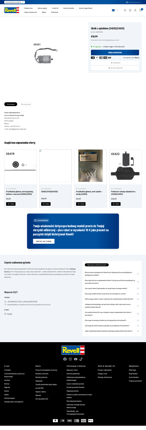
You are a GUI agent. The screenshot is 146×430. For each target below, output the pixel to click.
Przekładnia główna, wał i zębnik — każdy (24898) (89, 192)
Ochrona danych (9, 398)
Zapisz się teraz (44, 241)
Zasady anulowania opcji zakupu (46, 384)
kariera (6, 391)
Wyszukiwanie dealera (74, 401)
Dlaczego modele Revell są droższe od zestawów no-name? (105, 294)
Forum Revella (134, 377)
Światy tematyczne (30, 12)
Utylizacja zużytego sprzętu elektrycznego (76, 406)
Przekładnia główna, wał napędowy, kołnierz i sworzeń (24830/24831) (19, 192)
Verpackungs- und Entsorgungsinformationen (75, 412)
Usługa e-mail (102, 373)
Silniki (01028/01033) (49, 191)
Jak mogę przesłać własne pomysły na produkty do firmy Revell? (107, 326)
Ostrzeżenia (11, 104)
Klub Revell (54, 12)
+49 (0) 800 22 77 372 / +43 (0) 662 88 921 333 (22, 301)
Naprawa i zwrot (72, 370)
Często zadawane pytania (75, 384)
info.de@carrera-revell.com (17, 129)
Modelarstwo (28, 8)
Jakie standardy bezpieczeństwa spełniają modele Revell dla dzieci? (109, 331)
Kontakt (9, 314)
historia (6, 384)
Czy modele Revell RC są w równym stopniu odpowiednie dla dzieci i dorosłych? (108, 313)
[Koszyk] (140, 10)
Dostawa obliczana (110, 40)
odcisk (6, 394)
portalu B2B (39, 388)
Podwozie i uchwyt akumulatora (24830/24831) (123, 192)
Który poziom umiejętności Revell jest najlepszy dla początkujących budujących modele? (108, 273)
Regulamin (38, 381)
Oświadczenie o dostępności (13, 402)
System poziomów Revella (75, 387)
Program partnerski (135, 381)
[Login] (135, 10)
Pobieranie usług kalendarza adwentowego (76, 378)
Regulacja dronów (73, 391)
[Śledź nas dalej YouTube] (75, 359)
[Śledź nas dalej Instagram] (70, 359)
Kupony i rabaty (40, 392)
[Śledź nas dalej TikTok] (81, 359)
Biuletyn (38, 395)
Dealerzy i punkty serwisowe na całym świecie (79, 396)
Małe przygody (42, 8)
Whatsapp (132, 370)
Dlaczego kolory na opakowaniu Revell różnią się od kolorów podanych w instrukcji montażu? (110, 281)
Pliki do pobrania (26, 104)
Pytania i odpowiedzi (105, 370)
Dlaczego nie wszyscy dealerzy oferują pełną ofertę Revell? (105, 320)
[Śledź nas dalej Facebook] (65, 359)
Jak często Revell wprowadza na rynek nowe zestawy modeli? (106, 288)
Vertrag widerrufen (41, 399)
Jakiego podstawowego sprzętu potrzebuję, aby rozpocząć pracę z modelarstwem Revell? (108, 305)
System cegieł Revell (85, 8)
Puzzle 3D (55, 8)
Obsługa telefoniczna (105, 377)
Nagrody (7, 387)
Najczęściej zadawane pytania (96, 265)
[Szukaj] (125, 10)
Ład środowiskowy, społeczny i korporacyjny (14, 375)
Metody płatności (41, 377)
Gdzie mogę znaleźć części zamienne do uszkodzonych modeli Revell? (109, 299)
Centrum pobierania (73, 373)
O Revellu (7, 370)
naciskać (7, 380)
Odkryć (44, 12)
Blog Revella (133, 373)
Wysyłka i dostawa (41, 373)
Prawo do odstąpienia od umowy (46, 370)
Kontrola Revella (68, 8)
